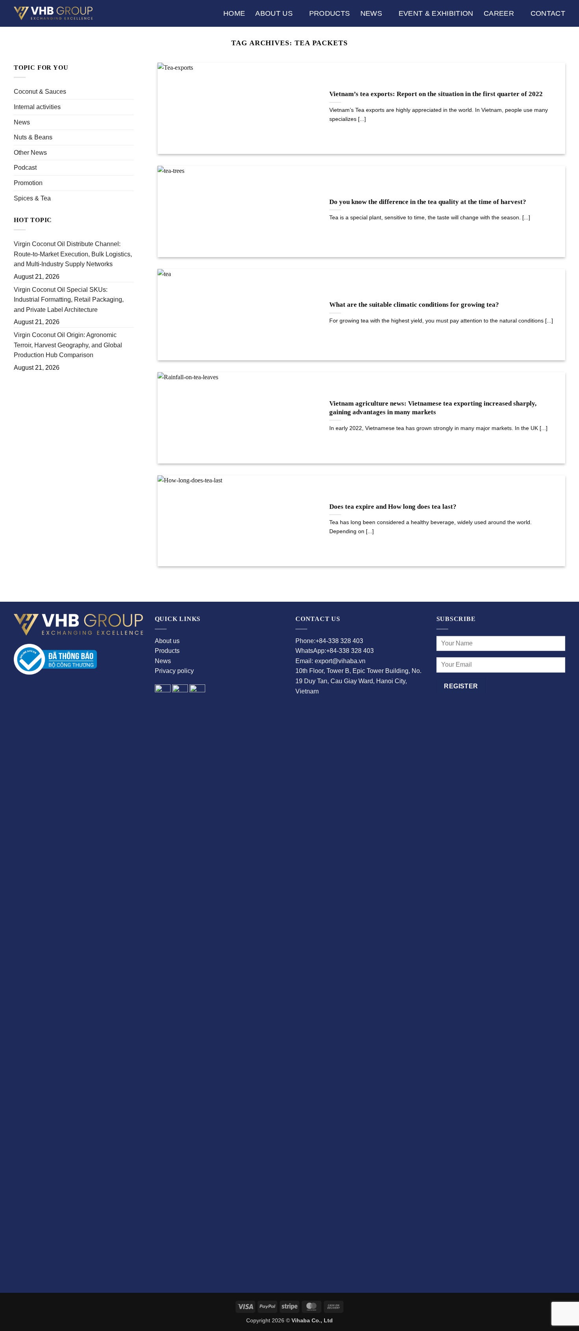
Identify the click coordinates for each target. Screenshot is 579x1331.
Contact (548, 13)
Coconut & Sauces (40, 91)
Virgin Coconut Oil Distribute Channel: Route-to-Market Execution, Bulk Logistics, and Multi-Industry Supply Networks (73, 254)
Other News (30, 152)
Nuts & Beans (33, 137)
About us (274, 13)
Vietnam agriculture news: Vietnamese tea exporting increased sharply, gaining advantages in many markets (432, 408)
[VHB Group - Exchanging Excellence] (53, 13)
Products (329, 13)
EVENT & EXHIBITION (436, 13)
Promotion (28, 183)
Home (234, 13)
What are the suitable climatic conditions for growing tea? (414, 304)
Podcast (25, 167)
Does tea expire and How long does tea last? (393, 506)
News (371, 13)
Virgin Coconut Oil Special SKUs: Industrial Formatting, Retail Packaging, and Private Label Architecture (69, 299)
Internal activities (37, 107)
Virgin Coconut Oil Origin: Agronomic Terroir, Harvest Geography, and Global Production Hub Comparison (68, 345)
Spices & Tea (32, 198)
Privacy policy (174, 670)
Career (499, 13)
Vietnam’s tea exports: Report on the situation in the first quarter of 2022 (436, 94)
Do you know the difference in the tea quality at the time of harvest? (427, 202)
